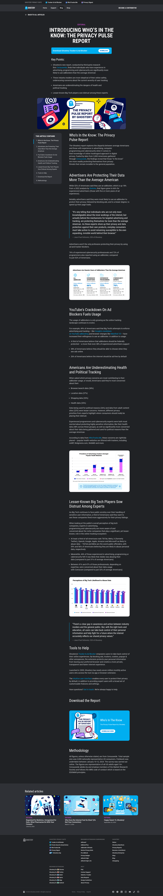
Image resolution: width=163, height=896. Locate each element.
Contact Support (86, 872)
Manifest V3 (116, 334)
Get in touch (89, 689)
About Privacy (85, 883)
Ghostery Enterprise (118, 853)
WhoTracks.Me (72, 2)
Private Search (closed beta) (59, 845)
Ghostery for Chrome (56, 869)
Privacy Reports (117, 847)
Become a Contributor (127, 8)
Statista (93, 188)
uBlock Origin (85, 858)
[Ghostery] (30, 7)
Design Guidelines (86, 880)
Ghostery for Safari (56, 875)
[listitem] (42, 811)
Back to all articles (36, 15)
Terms (73, 892)
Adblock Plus (85, 845)
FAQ (82, 869)
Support (53, 8)
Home (45, 8)
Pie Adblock (84, 853)
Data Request (85, 877)
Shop (68, 8)
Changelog (115, 861)
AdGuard (83, 842)
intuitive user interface (82, 678)
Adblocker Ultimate (86, 847)
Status (114, 842)
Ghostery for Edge (55, 880)
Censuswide (62, 67)
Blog (61, 8)
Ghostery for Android (56, 883)
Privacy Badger (85, 855)
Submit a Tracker (86, 875)
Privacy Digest (88, 2)
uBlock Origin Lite (86, 861)
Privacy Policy (81, 892)
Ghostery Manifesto (118, 845)
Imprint (88, 892)
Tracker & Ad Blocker (54, 2)
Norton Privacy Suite (87, 850)
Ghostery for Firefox (56, 872)
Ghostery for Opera (56, 877)
